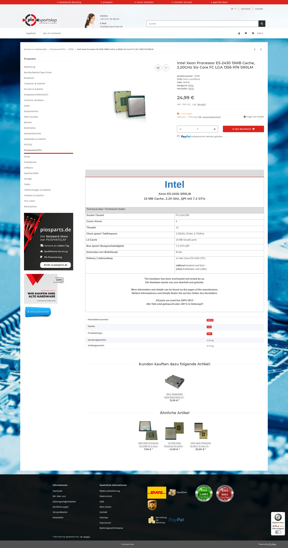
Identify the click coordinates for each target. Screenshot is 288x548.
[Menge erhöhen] (214, 129)
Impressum (105, 522)
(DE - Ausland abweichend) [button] (209, 117)
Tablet (27, 184)
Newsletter (58, 517)
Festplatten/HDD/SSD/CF (36, 94)
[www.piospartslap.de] (40, 20)
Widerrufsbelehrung (110, 490)
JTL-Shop (272, 544)
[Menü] (283, 514)
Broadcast (29, 78)
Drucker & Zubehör (33, 89)
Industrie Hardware (34, 100)
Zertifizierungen (61, 506)
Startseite (245, 8)
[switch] (278, 532)
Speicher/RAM (31, 173)
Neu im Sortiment (52, 33)
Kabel (27, 105)
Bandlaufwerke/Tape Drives (38, 72)
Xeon (209, 334)
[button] (239, 33)
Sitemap (104, 517)
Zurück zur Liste (31, 49)
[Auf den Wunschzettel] (166, 68)
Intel (209, 327)
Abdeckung (29, 66)
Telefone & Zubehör (34, 195)
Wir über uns (59, 496)
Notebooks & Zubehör (35, 139)
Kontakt (259, 8)
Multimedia (30, 127)
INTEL (191, 85)
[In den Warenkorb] (87, 59)
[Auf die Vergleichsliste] (158, 68)
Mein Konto (105, 506)
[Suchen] (261, 23)
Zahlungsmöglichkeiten (64, 501)
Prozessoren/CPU (33, 150)
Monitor (28, 122)
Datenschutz (106, 496)
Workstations (30, 206)
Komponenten (31, 111)
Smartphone (30, 162)
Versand (201, 104)
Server (27, 156)
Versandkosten (60, 512)
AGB (102, 501)
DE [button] (232, 8)
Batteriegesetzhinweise (111, 528)
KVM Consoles (31, 116)
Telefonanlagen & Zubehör (37, 189)
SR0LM (210, 320)
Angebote (31, 33)
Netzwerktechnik (32, 133)
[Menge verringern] (180, 129)
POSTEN (28, 144)
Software (28, 167)
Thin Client (29, 201)
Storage (28, 178)
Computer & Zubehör (34, 83)
